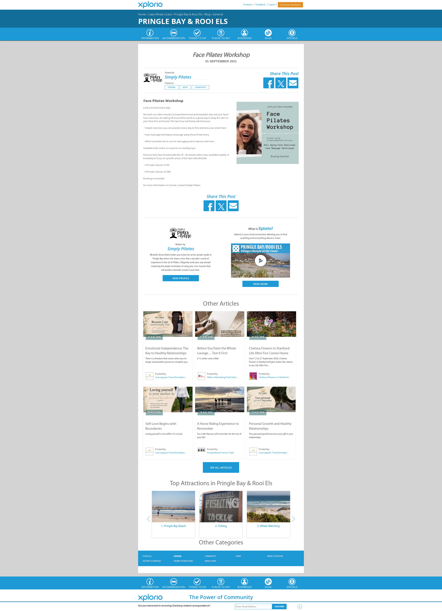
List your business (290, 4)
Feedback (260, 4)
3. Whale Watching (268, 526)
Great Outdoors (275, 556)
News (185, 87)
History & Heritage (152, 561)
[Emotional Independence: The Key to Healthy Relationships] (168, 324)
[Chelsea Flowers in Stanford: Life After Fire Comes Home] (271, 324)
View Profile (180, 278)
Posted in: (169, 83)
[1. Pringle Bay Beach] (173, 506)
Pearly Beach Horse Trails (220, 452)
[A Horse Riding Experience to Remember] (219, 399)
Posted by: (170, 72)
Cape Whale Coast (160, 14)
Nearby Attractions (183, 561)
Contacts (247, 4)
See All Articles (221, 467)
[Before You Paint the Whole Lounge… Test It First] (219, 324)
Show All (147, 556)
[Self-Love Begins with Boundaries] (168, 399)
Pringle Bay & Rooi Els (188, 14)
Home (142, 14)
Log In (272, 4)
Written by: (180, 244)
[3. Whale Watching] (268, 506)
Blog (207, 14)
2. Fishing (221, 526)
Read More (260, 284)
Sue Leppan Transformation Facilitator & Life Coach (171, 377)
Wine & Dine (210, 561)
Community (200, 87)
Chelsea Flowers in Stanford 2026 (275, 377)
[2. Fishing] (220, 506)
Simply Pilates (178, 77)
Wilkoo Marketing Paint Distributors (223, 377)
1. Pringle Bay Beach (173, 526)
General (218, 14)
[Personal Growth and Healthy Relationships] (271, 399)
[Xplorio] (153, 5)
